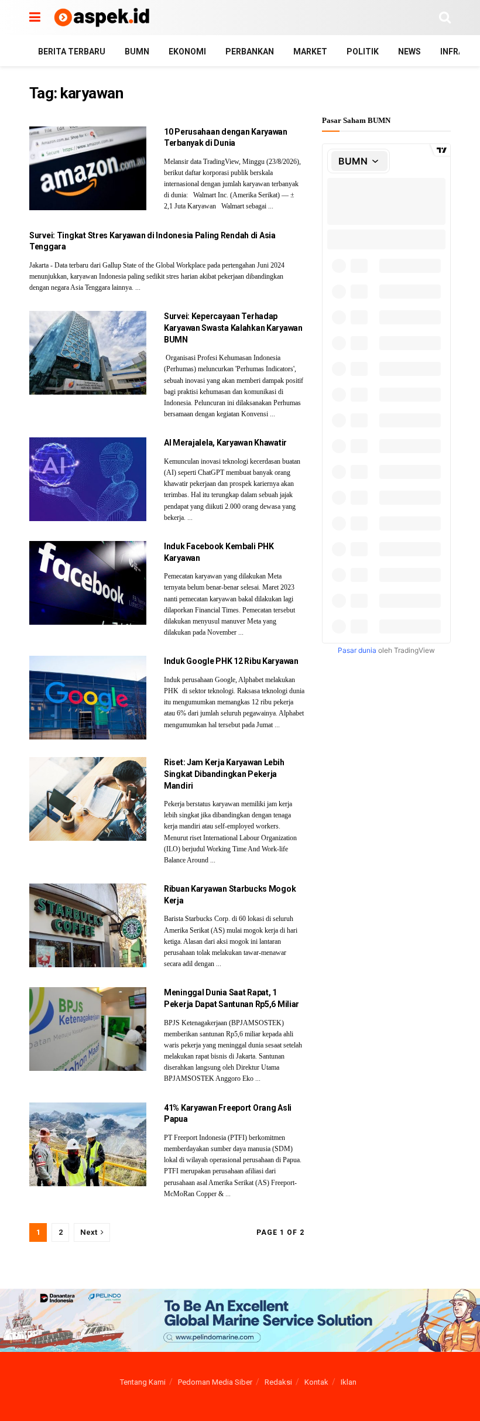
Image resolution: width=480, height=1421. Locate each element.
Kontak (316, 1382)
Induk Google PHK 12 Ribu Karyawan (231, 661)
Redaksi (278, 1382)
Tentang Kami (143, 1382)
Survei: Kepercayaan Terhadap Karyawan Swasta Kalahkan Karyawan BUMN (233, 327)
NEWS (409, 51)
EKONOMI (187, 51)
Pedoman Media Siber (215, 1382)
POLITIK (363, 51)
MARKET (310, 51)
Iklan (348, 1382)
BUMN (137, 51)
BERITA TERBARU (71, 51)
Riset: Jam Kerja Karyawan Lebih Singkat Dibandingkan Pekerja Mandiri (224, 774)
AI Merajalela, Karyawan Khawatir (225, 442)
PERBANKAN (249, 51)
